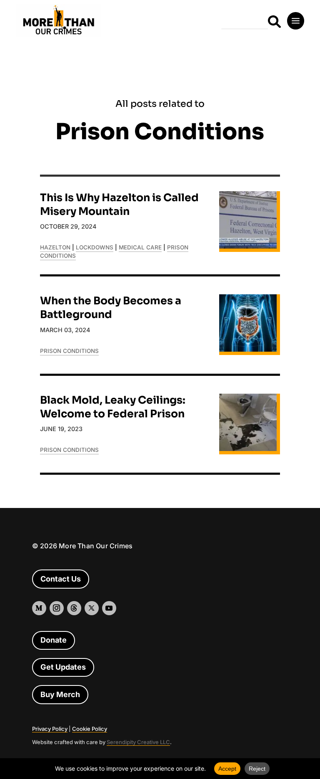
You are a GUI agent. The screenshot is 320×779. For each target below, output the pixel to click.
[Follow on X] (92, 608)
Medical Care (140, 247)
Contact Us (60, 578)
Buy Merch (60, 694)
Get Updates (63, 667)
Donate (53, 640)
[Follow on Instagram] (300, 310)
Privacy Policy (50, 728)
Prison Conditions (69, 351)
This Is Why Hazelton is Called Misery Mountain (119, 204)
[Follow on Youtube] (109, 608)
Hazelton (55, 247)
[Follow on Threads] (74, 608)
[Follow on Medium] (277, 310)
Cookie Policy (89, 728)
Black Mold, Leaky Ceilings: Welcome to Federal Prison (112, 407)
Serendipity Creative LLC (138, 742)
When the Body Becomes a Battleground (110, 307)
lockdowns (94, 247)
